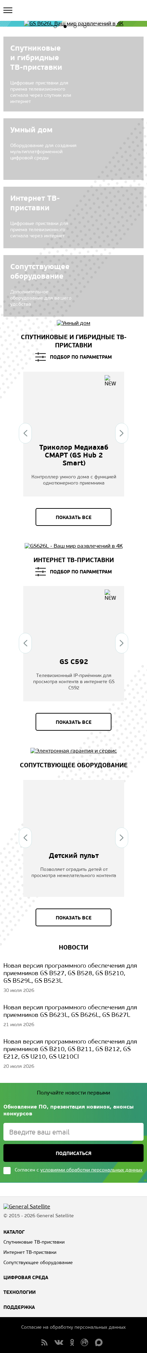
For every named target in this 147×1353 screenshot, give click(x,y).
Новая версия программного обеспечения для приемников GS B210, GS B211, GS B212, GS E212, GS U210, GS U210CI (70, 1049)
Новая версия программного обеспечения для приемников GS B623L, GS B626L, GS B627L (70, 1011)
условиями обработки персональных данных (91, 1170)
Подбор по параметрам (81, 357)
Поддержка (19, 1307)
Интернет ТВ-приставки (74, 560)
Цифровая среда (25, 1277)
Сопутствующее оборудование (74, 765)
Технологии (19, 1292)
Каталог (14, 1232)
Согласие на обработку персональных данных (73, 1327)
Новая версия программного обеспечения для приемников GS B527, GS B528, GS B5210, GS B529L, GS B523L (70, 973)
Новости (73, 947)
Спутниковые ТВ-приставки (34, 1242)
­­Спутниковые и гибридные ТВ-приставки (73, 341)
